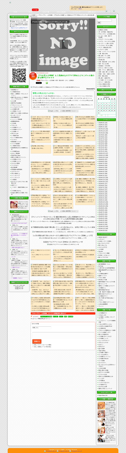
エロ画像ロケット (16, 127)
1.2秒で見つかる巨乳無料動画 (107, 268)
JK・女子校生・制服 (104, 32)
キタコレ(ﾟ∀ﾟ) (103, 247)
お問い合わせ (92, 12)
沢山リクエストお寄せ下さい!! (19, 28)
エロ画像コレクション (105, 356)
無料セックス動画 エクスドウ (107, 285)
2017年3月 (101, 147)
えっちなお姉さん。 (104, 354)
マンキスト (14, 139)
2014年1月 (101, 224)
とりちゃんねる (103, 374)
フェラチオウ (14, 165)
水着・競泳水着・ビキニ (61, 80)
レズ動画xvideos (15, 145)
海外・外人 (102, 63)
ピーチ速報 (102, 360)
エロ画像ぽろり (103, 313)
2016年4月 (101, 169)
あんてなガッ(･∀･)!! (104, 243)
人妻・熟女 (102, 53)
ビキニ (61, 316)
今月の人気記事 (61, 12)
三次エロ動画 (102, 84)
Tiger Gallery (102, 350)
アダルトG (14, 125)
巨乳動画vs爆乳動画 (16, 169)
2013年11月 (102, 228)
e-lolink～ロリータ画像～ (105, 241)
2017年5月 (101, 143)
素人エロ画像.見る (104, 334)
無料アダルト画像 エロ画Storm (19, 113)
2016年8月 (101, 161)
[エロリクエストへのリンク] (18, 20)
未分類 (100, 59)
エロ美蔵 (101, 249)
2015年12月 (102, 177)
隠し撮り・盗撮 (103, 78)
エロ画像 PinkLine (103, 358)
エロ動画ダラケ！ (103, 296)
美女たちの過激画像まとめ (106, 376)
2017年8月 (101, 137)
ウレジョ (101, 306)
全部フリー (14, 185)
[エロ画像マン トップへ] (10, 2)
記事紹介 (71, 80)
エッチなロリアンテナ (17, 107)
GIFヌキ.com (14, 133)
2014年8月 (101, 210)
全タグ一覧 (46, 12)
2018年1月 (101, 127)
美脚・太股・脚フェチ (105, 72)
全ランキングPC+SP (19, 285)
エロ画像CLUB (15, 109)
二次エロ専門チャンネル (105, 324)
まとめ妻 (13, 101)
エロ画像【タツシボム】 (105, 336)
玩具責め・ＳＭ (103, 65)
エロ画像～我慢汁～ (104, 352)
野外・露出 (102, 76)
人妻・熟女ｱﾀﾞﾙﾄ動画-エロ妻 (106, 292)
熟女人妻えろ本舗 (103, 370)
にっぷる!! (101, 378)
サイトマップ (76, 12)
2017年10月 (102, 133)
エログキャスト (15, 171)
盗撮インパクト (103, 275)
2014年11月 (102, 204)
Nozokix (101, 251)
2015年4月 (101, 194)
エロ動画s (14, 179)
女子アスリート (103, 57)
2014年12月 (102, 202)
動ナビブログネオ (103, 257)
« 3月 (101, 115)
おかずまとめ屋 (103, 386)
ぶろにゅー (102, 239)
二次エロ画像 (102, 86)
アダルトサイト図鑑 (104, 253)
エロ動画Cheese (15, 91)
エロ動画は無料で (103, 273)
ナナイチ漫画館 (15, 143)
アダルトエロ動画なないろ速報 (107, 330)
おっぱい (55, 316)
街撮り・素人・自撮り (105, 74)
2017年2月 (101, 149)
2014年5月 (101, 216)
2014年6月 (101, 214)
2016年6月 (101, 165)
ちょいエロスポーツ (104, 340)
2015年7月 (101, 187)
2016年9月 (101, 159)
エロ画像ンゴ (14, 131)
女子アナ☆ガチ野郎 (104, 372)
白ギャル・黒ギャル (104, 68)
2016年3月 (101, 171)
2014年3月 (101, 220)
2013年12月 (102, 226)
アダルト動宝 (102, 277)
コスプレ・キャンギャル (105, 41)
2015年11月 (102, 179)
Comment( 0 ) (90, 88)
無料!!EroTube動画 (16, 103)
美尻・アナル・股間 (104, 70)
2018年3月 (101, 122)
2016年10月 (102, 157)
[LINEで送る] (47, 83)
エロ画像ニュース (103, 338)
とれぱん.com (102, 315)
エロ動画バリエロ (16, 111)
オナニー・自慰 (103, 82)
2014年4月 (101, 218)
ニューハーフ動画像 (16, 119)
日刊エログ (102, 346)
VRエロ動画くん (15, 173)
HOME (15, 12)
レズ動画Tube (15, 135)
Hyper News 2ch (103, 395)
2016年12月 (102, 153)
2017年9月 (101, 135)
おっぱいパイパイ (16, 115)
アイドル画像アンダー (105, 332)
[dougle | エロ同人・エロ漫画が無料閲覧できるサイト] (63, 111)
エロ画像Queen (15, 151)
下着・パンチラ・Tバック (105, 51)
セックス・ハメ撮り (104, 43)
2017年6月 (101, 141)
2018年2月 (101, 125)
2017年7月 (101, 139)
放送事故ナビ (14, 89)
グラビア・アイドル (104, 39)
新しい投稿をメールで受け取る (42, 346)
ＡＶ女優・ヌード (103, 80)
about (79, 8)
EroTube (101, 266)
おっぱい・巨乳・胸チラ (105, 36)
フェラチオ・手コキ (104, 45)
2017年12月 (102, 129)
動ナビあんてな (103, 245)
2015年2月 (101, 198)
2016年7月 (101, 163)
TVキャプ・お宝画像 (46, 316)
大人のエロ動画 (15, 163)
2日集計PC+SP (19, 287)
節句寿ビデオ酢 (103, 279)
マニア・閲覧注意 (103, 47)
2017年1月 (101, 151)
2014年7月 (101, 212)
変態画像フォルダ (16, 141)
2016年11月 (102, 155)
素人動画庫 (14, 167)
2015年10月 (102, 181)
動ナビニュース (103, 283)
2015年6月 (101, 190)
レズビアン (102, 49)
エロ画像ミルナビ (16, 161)
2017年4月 (101, 145)
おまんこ (101, 344)
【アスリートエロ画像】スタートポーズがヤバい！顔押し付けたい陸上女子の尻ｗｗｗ (23, 205)
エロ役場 (13, 123)
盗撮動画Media (15, 121)
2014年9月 (101, 208)
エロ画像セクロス (16, 159)
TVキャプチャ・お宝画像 (47, 80)
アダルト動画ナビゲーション (106, 302)
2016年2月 (101, 173)
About (30, 12)
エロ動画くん (102, 288)
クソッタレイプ (15, 175)
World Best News (15, 155)
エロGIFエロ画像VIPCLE (105, 326)
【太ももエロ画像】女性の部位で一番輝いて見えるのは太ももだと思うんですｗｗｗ (110, 438)
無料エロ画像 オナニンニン (18, 157)
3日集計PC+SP (19, 288)
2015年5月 (101, 192)
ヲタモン (101, 300)
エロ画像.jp (102, 380)
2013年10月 (102, 230)
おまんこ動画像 (15, 153)
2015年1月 (101, 200)
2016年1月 (101, 175)
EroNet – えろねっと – (105, 255)
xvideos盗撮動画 (103, 304)
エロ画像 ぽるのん (16, 190)
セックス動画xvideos (17, 137)
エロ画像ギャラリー (16, 129)
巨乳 (65, 316)
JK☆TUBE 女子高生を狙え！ (106, 298)
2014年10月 (102, 206)
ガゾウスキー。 (103, 362)
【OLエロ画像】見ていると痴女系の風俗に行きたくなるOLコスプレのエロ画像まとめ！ (110, 422)
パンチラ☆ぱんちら (104, 382)
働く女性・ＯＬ (103, 55)
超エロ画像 (102, 348)
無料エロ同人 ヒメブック (105, 388)
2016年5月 (101, 167)
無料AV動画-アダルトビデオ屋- (107, 281)
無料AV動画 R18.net (104, 290)
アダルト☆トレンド (16, 105)
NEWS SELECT (103, 237)
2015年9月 (101, 183)
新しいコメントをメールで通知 (42, 344)
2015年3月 (101, 196)
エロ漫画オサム (103, 384)
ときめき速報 (102, 368)
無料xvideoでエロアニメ (105, 294)
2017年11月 (102, 131)
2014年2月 (101, 222)
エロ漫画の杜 (102, 328)
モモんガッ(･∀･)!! (103, 342)
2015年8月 (101, 185)
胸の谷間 (70, 316)
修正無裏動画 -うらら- (105, 264)
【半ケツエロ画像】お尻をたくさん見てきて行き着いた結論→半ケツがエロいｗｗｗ (110, 430)
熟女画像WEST (15, 117)
